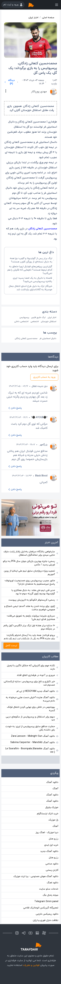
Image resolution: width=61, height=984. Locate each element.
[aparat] (44, 933)
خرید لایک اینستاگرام (47, 813)
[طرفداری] (34, 4)
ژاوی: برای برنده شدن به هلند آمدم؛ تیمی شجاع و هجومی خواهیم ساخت (29, 608)
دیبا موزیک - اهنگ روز (47, 832)
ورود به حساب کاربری (44, 377)
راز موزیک (53, 820)
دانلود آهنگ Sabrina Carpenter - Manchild (32, 742)
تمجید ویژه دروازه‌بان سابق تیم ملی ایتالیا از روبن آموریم (29, 572)
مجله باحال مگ (50, 895)
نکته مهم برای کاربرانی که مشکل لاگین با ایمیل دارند (31, 667)
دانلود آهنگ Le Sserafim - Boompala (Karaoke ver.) (30, 750)
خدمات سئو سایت (48, 889)
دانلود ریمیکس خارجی (47, 914)
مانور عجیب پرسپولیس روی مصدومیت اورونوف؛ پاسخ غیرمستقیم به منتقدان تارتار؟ (30, 582)
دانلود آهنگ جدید (49, 851)
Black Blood (41, 475)
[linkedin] (37, 933)
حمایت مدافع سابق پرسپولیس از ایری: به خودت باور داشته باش (30, 728)
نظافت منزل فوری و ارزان (45, 920)
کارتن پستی (52, 870)
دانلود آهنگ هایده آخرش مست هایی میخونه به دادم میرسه (30, 699)
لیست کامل (11, 645)
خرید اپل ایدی (51, 845)
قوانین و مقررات (31, 965)
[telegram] (24, 933)
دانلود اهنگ (52, 882)
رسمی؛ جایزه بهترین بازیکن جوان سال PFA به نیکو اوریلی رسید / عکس (29, 563)
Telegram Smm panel (46, 901)
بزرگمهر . (42, 444)
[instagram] (17, 933)
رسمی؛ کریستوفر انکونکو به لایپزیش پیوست (31, 600)
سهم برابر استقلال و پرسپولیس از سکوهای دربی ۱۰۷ (30, 718)
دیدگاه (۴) (11, 82)
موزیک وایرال (51, 807)
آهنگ (55, 788)
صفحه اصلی (48, 17)
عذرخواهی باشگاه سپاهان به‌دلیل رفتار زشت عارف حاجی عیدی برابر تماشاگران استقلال (29, 553)
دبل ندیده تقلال (39, 386)
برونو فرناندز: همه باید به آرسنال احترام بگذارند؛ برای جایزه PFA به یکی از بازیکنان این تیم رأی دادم (29, 637)
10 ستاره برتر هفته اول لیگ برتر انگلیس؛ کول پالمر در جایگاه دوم (29, 627)
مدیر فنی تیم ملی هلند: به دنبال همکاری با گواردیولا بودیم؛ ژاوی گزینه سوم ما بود (33, 592)
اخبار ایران (33, 17)
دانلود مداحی (51, 863)
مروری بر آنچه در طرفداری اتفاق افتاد (36, 675)
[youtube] (30, 933)
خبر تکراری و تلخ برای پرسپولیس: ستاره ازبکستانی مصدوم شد (29, 683)
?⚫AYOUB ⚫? (39, 417)
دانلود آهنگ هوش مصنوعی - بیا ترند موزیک (35, 876)
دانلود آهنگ (52, 782)
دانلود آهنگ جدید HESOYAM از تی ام (36, 691)
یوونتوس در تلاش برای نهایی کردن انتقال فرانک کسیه (31, 709)
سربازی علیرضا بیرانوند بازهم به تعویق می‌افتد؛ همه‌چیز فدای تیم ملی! (31, 617)
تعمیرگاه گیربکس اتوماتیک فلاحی (40, 907)
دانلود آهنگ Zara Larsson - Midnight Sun (33, 736)
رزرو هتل (53, 838)
